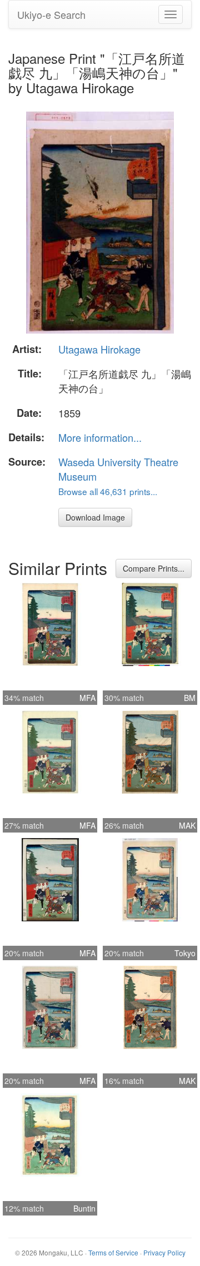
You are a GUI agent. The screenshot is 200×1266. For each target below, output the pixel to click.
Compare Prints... (153, 568)
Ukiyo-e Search (51, 14)
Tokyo (185, 953)
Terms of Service (113, 1252)
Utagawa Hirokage (99, 349)
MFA (87, 697)
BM (190, 697)
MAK (187, 825)
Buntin (84, 1208)
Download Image (95, 517)
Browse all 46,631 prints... (107, 491)
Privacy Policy (164, 1252)
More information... (100, 437)
